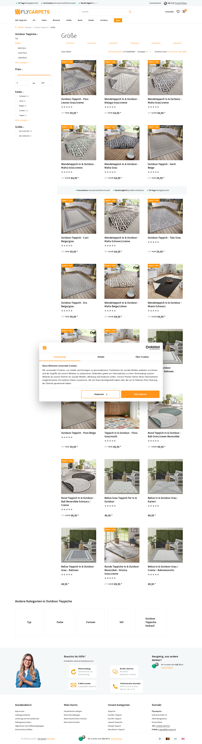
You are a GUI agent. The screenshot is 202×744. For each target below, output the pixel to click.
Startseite (28, 27)
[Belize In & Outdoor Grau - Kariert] (165, 476)
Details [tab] (101, 357)
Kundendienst (155, 3)
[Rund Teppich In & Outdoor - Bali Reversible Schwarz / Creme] (78, 476)
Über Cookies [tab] (142, 357)
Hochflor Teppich (115, 715)
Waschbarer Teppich (116, 729)
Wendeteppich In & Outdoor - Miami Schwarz (165, 304)
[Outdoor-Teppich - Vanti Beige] (165, 142)
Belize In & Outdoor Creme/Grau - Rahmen (161, 369)
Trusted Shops (181, 3)
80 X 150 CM (25, 131)
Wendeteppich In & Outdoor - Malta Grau (121, 165)
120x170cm (22, 53)
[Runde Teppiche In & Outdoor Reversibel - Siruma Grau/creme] (121, 545)
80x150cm (22, 48)
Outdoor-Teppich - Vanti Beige (162, 165)
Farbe (44, 20)
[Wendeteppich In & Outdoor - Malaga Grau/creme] (121, 77)
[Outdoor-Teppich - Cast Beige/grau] (78, 216)
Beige (23, 105)
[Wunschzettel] (178, 11)
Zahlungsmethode (22, 715)
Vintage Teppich (114, 726)
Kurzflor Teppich (114, 718)
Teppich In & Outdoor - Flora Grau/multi (120, 434)
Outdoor (104, 20)
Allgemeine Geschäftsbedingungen (29, 726)
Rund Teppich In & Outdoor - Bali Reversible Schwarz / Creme (77, 501)
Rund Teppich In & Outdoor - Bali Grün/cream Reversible (164, 434)
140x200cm (22, 57)
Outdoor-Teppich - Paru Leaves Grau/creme (74, 100)
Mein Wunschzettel (71, 722)
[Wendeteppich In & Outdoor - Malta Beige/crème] (121, 281)
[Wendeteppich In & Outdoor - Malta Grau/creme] (165, 77)
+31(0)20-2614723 (163, 726)
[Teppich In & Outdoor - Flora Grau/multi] (121, 411)
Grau (22, 101)
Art (34, 20)
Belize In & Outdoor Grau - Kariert (163, 499)
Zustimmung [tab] (60, 357)
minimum (21, 83)
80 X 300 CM (25, 136)
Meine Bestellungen (72, 715)
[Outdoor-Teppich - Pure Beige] (78, 411)
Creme (23, 110)
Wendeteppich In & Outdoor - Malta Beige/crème (121, 304)
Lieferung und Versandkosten (27, 718)
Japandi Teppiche (115, 722)
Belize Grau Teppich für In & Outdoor (120, 499)
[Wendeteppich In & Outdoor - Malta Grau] (121, 142)
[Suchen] (130, 11)
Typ (16, 38)
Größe (68, 20)
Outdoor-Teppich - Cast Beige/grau (74, 239)
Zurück (20, 27)
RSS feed (51, 738)
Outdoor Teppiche (41, 27)
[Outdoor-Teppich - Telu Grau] (165, 216)
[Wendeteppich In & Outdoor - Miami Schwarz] (165, 281)
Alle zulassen (140, 394)
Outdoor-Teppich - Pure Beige (78, 432)
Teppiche (111, 711)
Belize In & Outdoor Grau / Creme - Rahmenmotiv (163, 568)
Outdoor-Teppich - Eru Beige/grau (74, 304)
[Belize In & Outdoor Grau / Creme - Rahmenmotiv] (165, 545)
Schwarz (24, 96)
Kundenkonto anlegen (73, 711)
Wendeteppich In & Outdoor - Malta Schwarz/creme (121, 239)
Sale (118, 20)
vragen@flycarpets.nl (167, 729)
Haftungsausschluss (23, 722)
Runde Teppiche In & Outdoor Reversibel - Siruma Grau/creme (121, 570)
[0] (183, 11)
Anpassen (99, 394)
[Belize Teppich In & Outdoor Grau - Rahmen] (78, 545)
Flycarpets (42, 738)
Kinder (91, 20)
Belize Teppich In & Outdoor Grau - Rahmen (77, 568)
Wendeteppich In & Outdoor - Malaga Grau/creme (121, 100)
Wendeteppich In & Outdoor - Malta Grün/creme (78, 165)
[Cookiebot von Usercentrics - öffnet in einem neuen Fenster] (148, 348)
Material (56, 20)
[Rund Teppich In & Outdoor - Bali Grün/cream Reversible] (165, 411)
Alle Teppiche (21, 20)
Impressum (19, 711)
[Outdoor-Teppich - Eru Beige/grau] (78, 281)
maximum (46, 83)
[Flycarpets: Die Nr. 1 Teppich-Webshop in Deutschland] (32, 11)
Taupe (23, 115)
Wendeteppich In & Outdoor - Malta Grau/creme (165, 100)
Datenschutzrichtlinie (23, 729)
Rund (80, 20)
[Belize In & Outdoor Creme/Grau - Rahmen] (165, 346)
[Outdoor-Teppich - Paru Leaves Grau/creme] (78, 77)
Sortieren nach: (161, 51)
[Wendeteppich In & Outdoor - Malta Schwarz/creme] (121, 216)
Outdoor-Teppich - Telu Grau (164, 237)
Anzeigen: (142, 51)
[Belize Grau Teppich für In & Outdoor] (121, 476)
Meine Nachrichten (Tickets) (75, 718)
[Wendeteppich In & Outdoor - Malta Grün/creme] (78, 142)
